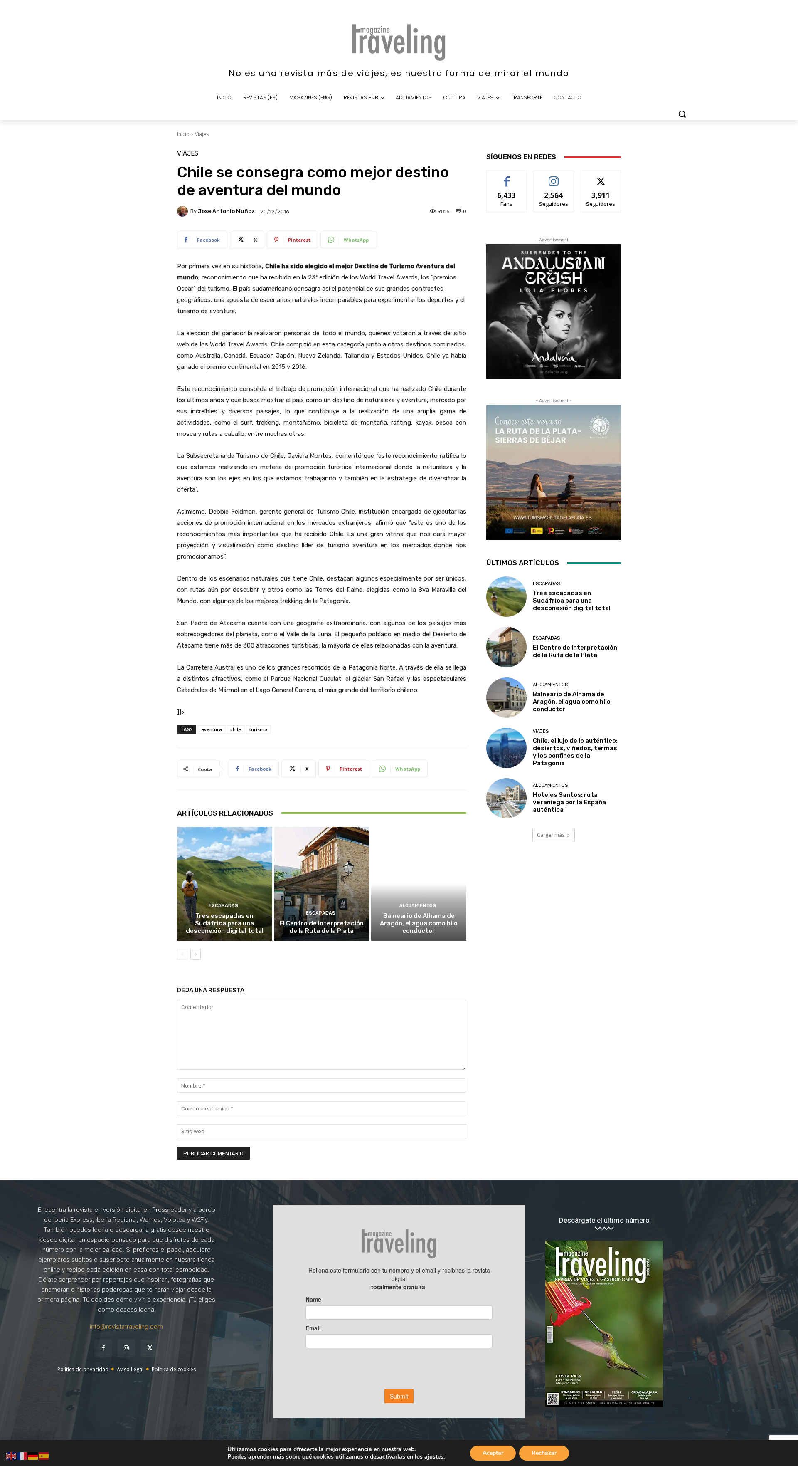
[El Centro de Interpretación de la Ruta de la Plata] (321, 884)
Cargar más (550, 834)
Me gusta (507, 177)
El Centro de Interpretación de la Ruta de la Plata (321, 927)
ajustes (433, 1457)
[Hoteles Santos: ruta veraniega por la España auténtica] (506, 798)
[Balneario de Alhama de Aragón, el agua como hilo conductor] (418, 884)
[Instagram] (126, 1348)
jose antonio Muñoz (226, 211)
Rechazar (544, 1453)
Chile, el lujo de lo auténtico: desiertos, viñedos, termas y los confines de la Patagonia (575, 752)
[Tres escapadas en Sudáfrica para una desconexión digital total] (224, 884)
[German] (33, 1455)
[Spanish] (44, 1455)
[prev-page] (182, 954)
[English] (11, 1455)
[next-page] (195, 954)
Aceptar (493, 1453)
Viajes (202, 134)
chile (235, 729)
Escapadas (223, 905)
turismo (258, 729)
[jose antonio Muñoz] (183, 211)
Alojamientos (417, 905)
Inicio (183, 134)
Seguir (554, 177)
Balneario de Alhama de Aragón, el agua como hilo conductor (419, 923)
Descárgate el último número (604, 1220)
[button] (682, 114)
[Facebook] (103, 1348)
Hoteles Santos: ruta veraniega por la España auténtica (569, 802)
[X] (149, 1348)
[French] (22, 1455)
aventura (211, 729)
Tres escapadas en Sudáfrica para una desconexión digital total (225, 923)
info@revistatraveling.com (126, 1326)
